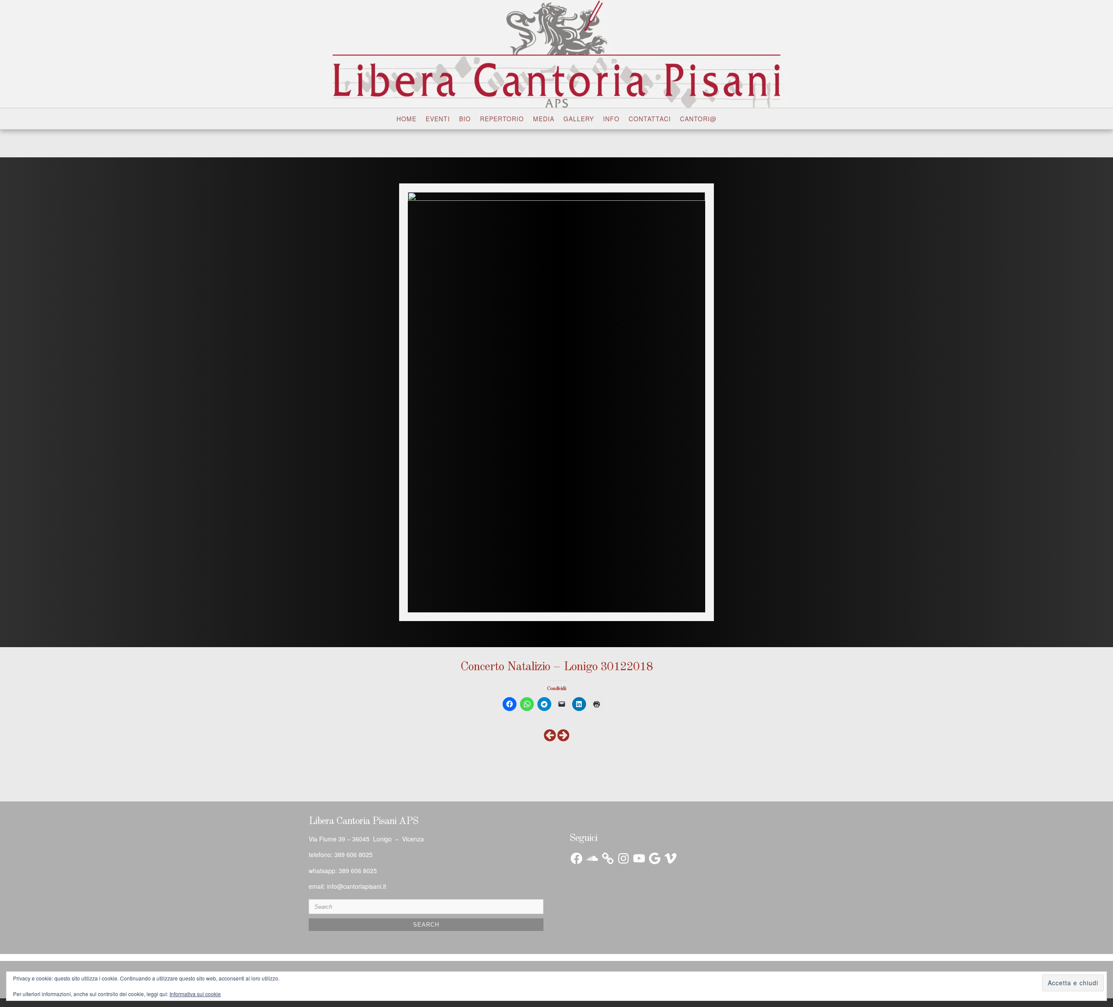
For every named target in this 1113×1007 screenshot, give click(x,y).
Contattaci (650, 118)
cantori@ (698, 118)
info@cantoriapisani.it (356, 886)
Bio (465, 118)
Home (407, 118)
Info (611, 118)
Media (543, 118)
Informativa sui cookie (195, 993)
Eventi (438, 118)
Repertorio (502, 118)
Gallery (578, 118)
